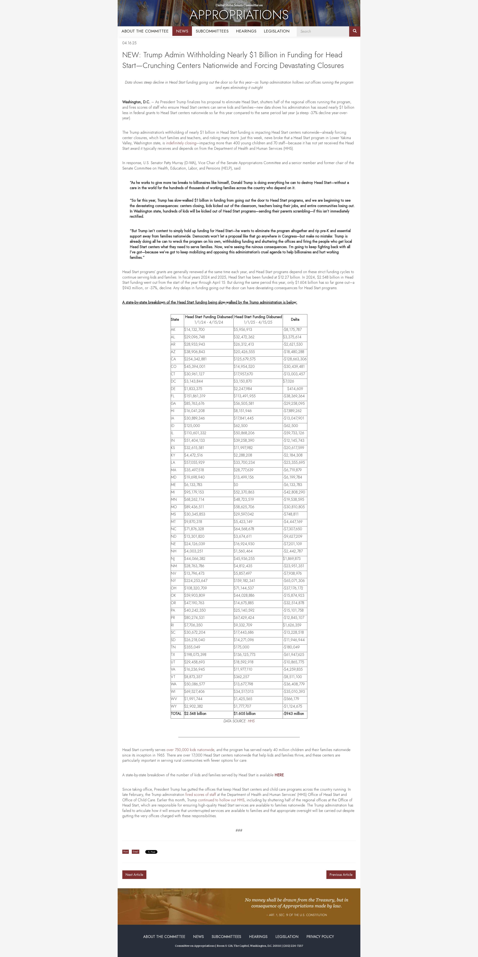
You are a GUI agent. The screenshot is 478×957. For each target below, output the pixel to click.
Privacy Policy (320, 936)
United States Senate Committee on (239, 13)
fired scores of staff (200, 794)
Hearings (246, 31)
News (182, 31)
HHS (251, 721)
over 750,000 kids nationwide (190, 750)
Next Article (134, 874)
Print (125, 851)
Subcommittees (212, 31)
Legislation (277, 31)
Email (135, 851)
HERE (279, 775)
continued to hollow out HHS (221, 800)
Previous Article (341, 874)
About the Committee (145, 31)
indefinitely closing (181, 143)
